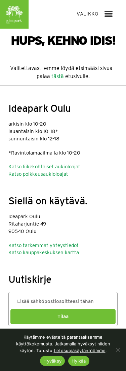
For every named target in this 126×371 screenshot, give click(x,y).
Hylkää (79, 361)
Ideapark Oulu (14, 14)
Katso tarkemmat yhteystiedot (43, 245)
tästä (57, 76)
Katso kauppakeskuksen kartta (43, 252)
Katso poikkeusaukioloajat (38, 174)
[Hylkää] (117, 349)
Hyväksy (52, 361)
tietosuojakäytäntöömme (80, 350)
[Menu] (108, 14)
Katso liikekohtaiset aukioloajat (44, 167)
